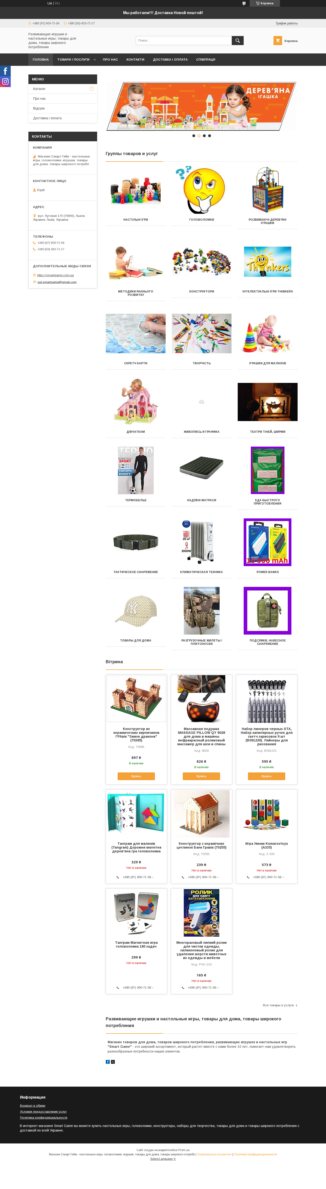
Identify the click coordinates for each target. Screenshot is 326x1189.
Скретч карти (135, 363)
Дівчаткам (135, 431)
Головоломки (201, 219)
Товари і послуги (73, 59)
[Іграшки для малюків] (268, 333)
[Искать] (238, 40)
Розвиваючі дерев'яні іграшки (267, 221)
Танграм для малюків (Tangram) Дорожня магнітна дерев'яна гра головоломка (136, 847)
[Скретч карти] (136, 333)
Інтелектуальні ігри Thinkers (267, 291)
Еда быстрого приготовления (267, 502)
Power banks (268, 572)
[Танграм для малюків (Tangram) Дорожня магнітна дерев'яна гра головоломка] (136, 813)
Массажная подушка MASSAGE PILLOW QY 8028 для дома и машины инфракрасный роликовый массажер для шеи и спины (201, 736)
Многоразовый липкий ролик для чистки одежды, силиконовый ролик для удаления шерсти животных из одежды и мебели (201, 950)
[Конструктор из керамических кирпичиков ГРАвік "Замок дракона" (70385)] (136, 699)
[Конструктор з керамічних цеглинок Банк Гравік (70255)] (201, 813)
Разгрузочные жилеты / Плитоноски (201, 642)
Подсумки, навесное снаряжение (268, 642)
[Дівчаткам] (136, 402)
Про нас (110, 59)
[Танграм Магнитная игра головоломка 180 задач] (136, 912)
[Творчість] (202, 333)
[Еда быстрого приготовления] (268, 470)
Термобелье (136, 500)
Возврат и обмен (32, 1105)
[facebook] (108, 1062)
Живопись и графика (202, 431)
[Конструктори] (202, 262)
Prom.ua (183, 1150)
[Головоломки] (202, 190)
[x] (113, 1062)
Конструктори (201, 291)
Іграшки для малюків (267, 363)
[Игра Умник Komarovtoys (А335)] (266, 813)
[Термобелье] (136, 470)
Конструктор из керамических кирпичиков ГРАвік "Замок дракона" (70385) (136, 734)
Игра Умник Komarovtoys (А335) (266, 845)
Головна (41, 59)
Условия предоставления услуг (43, 1111)
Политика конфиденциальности (43, 1117)
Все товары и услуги (278, 1005)
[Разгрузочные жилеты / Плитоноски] (202, 611)
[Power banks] (268, 542)
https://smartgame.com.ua (55, 275)
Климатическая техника (201, 572)
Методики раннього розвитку (135, 293)
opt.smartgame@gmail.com (57, 282)
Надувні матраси (201, 500)
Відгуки (39, 108)
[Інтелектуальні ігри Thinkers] (268, 262)
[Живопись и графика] (202, 402)
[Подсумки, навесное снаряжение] (268, 611)
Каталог (39, 89)
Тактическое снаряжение (135, 572)
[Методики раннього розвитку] (136, 262)
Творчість (202, 363)
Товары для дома (135, 640)
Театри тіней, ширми (267, 431)
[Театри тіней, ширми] (268, 402)
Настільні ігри (135, 219)
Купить (136, 776)
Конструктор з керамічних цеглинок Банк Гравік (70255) (201, 845)
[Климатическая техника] (202, 542)
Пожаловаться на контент (214, 1154)
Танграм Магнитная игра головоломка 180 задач (136, 944)
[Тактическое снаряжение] (136, 542)
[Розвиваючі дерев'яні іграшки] (268, 190)
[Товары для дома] (136, 611)
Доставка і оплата (170, 59)
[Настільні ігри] (136, 190)
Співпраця (205, 59)
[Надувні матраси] (202, 470)
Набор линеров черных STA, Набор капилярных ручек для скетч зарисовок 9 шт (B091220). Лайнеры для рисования (267, 736)
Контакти (135, 59)
